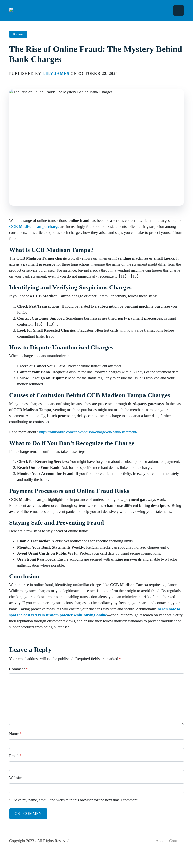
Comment (18, 669)
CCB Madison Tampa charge (34, 226)
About (161, 841)
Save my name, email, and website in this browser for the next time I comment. (76, 800)
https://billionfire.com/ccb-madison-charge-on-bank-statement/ (88, 432)
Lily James (55, 73)
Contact (175, 841)
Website (15, 778)
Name (15, 734)
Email (15, 756)
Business (18, 34)
